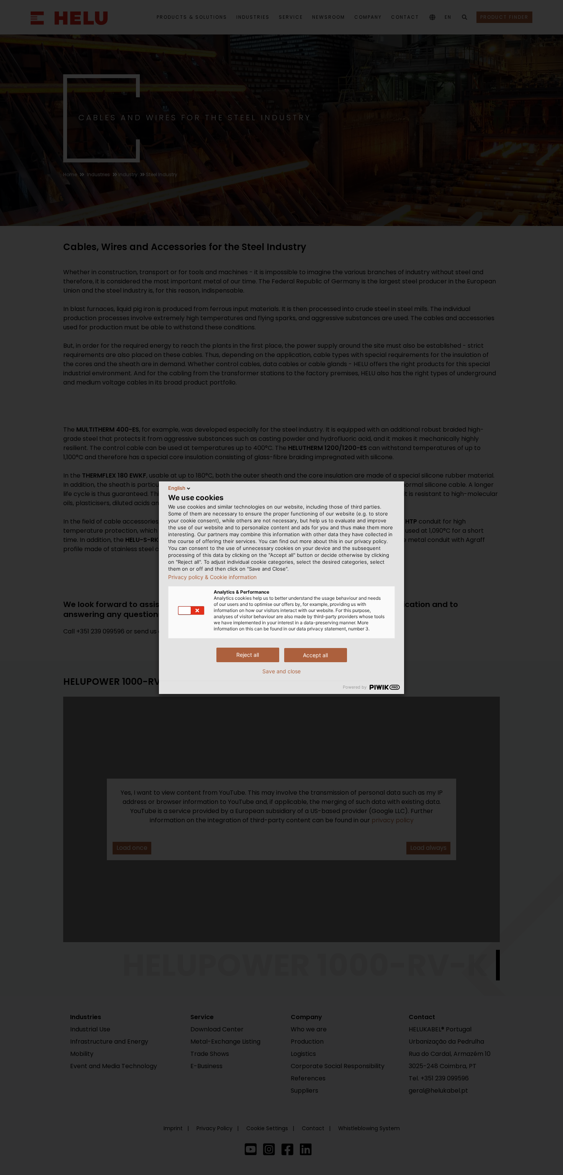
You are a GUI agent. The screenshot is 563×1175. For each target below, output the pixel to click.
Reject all (247, 654)
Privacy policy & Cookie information (212, 577)
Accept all (315, 655)
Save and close (281, 671)
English (176, 488)
